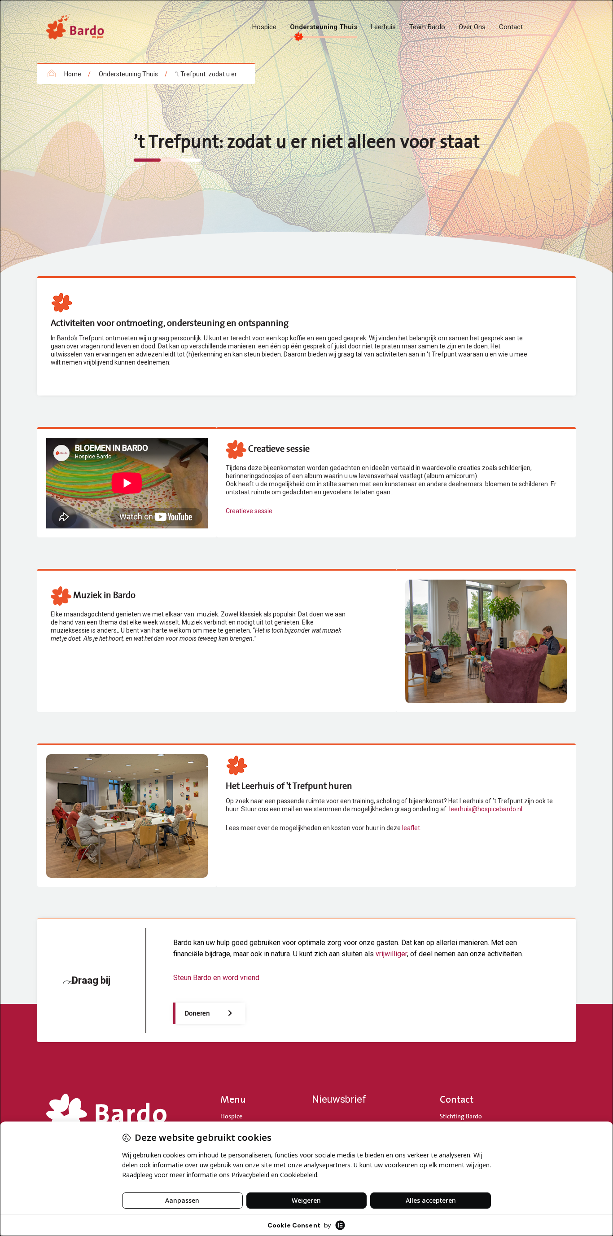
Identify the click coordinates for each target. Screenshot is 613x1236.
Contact (511, 27)
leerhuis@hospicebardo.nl (485, 809)
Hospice (264, 27)
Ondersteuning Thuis (323, 27)
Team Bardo (427, 27)
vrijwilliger (391, 954)
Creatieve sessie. (250, 511)
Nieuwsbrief (339, 1099)
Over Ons (472, 27)
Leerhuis (383, 27)
